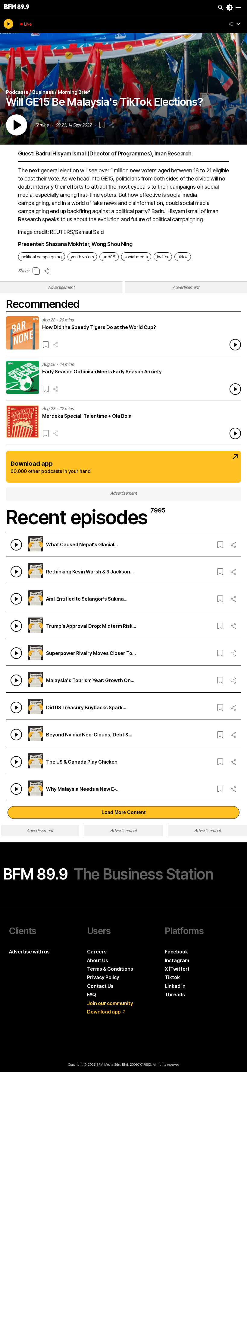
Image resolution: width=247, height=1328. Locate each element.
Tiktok (172, 977)
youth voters (82, 256)
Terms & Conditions (110, 969)
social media (136, 256)
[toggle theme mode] (229, 7)
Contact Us (100, 986)
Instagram (177, 960)
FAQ (91, 994)
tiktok (183, 256)
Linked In (175, 986)
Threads (175, 994)
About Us (97, 960)
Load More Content (123, 812)
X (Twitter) (177, 969)
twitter (163, 256)
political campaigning (41, 256)
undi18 (109, 256)
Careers (97, 952)
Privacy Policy (103, 977)
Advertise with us (29, 952)
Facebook (176, 952)
